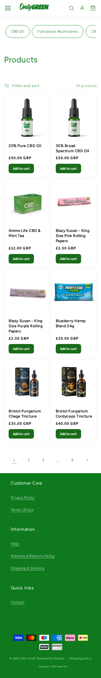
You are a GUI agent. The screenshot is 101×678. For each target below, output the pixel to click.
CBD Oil (17, 31)
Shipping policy (80, 658)
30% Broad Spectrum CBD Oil (72, 148)
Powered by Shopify (50, 658)
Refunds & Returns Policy (32, 555)
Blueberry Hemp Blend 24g (71, 323)
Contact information (53, 666)
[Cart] (93, 8)
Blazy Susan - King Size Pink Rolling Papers (73, 235)
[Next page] (87, 460)
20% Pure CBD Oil (25, 145)
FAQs (15, 543)
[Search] (71, 8)
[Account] (82, 8)
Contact (18, 602)
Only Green (28, 658)
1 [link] (14, 460)
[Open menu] (8, 8)
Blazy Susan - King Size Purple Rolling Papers (26, 326)
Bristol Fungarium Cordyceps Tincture (74, 414)
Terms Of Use (22, 509)
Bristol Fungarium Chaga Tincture (25, 414)
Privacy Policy (22, 497)
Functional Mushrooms (57, 31)
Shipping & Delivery (27, 568)
